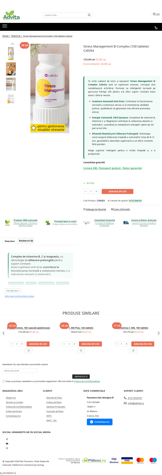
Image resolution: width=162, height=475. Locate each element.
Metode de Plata (54, 397)
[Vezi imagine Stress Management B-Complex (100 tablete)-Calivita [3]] (11, 99)
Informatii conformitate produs (19, 296)
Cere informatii (121, 209)
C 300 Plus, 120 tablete (81, 327)
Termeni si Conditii (14, 402)
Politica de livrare (14, 411)
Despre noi (11, 397)
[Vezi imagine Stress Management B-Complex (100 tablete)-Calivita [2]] (11, 84)
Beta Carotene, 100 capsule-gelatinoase (28, 327)
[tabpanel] (50, 88)
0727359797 (134, 398)
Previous (12, 44)
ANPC (49, 415)
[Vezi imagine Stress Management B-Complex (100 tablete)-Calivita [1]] (11, 68)
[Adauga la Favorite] (28, 350)
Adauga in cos (118, 191)
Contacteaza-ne (13, 415)
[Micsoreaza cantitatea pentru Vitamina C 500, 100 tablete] (116, 344)
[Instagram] (7, 448)
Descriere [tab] (10, 241)
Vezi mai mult (12, 291)
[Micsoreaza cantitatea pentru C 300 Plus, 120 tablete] (64, 344)
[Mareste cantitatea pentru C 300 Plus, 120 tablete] (74, 344)
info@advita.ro (135, 403)
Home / (6, 35)
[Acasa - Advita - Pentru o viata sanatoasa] (18, 15)
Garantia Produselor (55, 406)
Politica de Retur (54, 402)
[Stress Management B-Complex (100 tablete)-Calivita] (50, 88)
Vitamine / (16, 35)
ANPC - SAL (51, 420)
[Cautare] (89, 15)
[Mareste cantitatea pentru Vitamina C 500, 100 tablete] (127, 344)
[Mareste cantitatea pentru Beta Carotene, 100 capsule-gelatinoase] (22, 344)
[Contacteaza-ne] (156, 27)
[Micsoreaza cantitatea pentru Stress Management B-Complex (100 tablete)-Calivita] (85, 191)
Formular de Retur (55, 411)
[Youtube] (7, 443)
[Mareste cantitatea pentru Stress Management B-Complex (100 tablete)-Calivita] (96, 191)
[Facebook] (7, 439)
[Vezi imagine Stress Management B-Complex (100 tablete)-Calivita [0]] (11, 53)
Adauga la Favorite (96, 209)
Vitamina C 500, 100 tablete (133, 327)
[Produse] (5, 26)
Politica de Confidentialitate (87, 381)
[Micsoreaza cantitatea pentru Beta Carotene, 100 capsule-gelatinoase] (11, 344)
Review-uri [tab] (26, 240)
